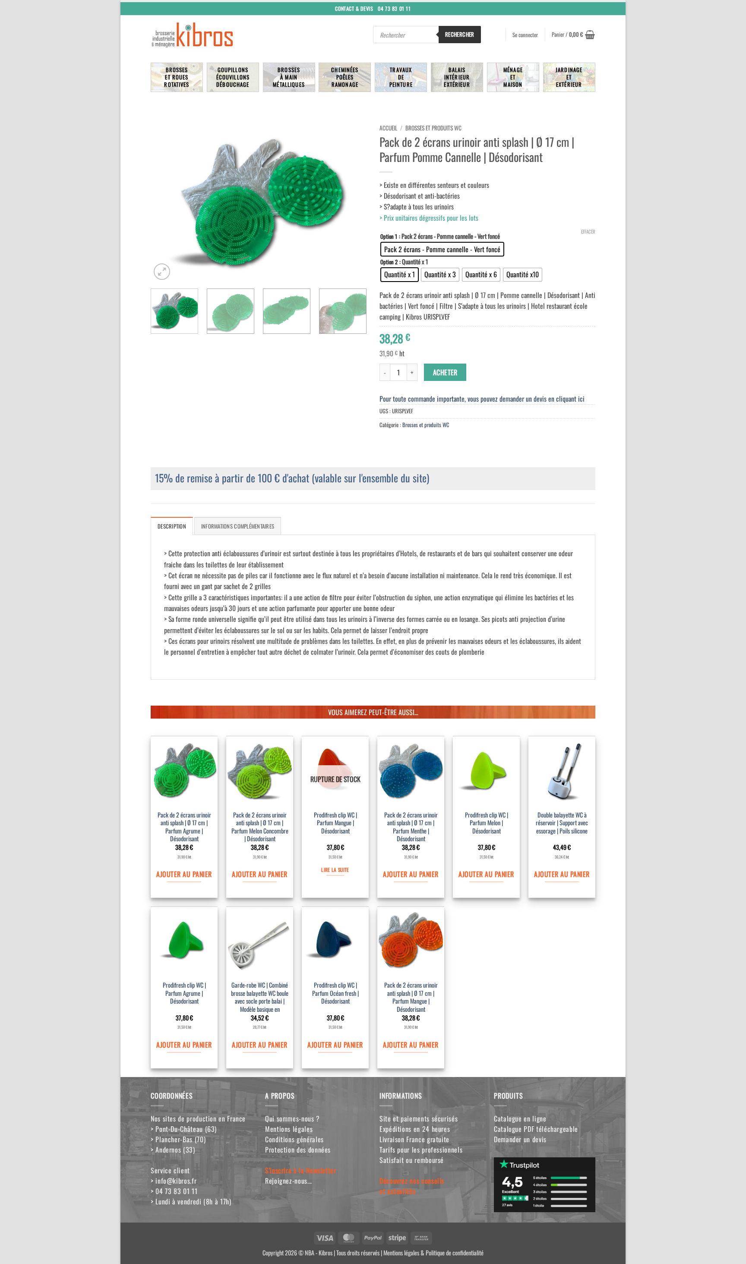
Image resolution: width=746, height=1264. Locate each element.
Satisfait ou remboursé (411, 1160)
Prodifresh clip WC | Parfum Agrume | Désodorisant (184, 993)
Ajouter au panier (184, 874)
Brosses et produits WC (433, 128)
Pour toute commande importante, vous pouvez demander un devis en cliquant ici (482, 398)
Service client (170, 1170)
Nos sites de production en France (198, 1118)
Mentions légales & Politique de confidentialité (433, 1252)
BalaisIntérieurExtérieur (457, 77)
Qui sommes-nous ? (292, 1118)
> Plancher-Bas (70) (178, 1139)
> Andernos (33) (173, 1149)
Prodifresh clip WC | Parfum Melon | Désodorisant (486, 823)
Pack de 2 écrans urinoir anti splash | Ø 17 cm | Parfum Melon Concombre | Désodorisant (259, 827)
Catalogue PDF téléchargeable (536, 1129)
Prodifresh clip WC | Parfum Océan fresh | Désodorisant (335, 993)
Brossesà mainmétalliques (289, 77)
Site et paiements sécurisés (418, 1118)
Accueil (388, 128)
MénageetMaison (513, 77)
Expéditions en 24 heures (414, 1129)
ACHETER (445, 372)
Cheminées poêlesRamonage (344, 77)
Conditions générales (294, 1139)
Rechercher (459, 34)
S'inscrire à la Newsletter (300, 1170)
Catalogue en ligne (520, 1118)
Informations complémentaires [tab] (237, 526)
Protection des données (298, 1149)
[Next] (351, 201)
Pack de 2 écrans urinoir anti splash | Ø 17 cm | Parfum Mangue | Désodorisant (411, 997)
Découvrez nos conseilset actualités (411, 1185)
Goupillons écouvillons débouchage (233, 77)
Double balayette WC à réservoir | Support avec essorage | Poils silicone (562, 823)
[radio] (442, 249)
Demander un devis (520, 1139)
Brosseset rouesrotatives (176, 77)
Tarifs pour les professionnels (420, 1149)
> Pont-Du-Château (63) (184, 1129)
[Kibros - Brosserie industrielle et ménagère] (213, 34)
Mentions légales (289, 1129)
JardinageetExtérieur (569, 77)
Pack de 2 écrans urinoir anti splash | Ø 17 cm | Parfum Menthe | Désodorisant (411, 827)
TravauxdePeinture (401, 77)
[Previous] (166, 201)
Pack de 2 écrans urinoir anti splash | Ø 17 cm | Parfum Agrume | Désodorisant (184, 827)
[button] (573, 34)
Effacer (588, 231)
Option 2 (389, 262)
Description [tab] (172, 526)
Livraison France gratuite (414, 1139)
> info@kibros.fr (173, 1180)
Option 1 (388, 236)
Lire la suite (335, 869)
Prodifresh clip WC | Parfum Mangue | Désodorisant (335, 823)
